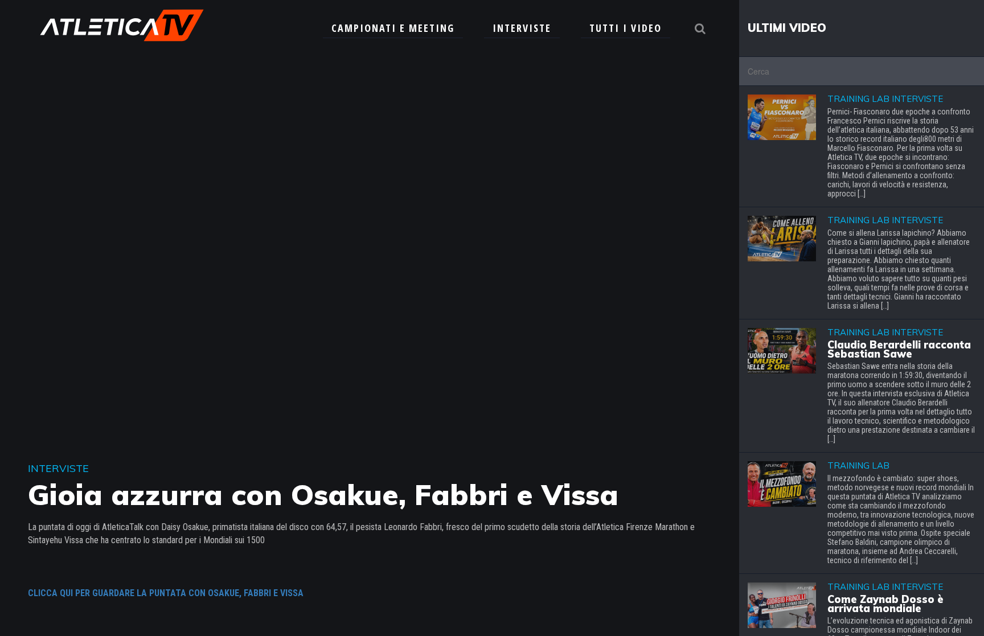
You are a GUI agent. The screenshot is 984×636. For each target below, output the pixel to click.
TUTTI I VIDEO (625, 28)
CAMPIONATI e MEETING (392, 28)
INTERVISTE (522, 28)
